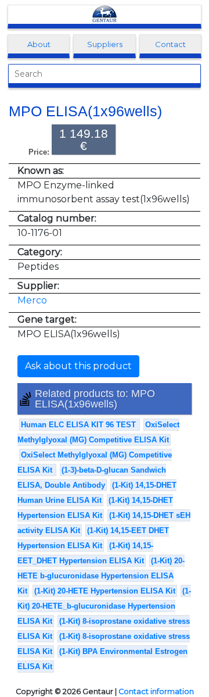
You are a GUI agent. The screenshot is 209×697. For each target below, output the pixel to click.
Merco (32, 300)
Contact (170, 44)
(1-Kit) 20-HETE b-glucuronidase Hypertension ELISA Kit (101, 575)
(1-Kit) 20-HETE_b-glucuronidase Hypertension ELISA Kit (104, 606)
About (39, 44)
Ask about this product (78, 365)
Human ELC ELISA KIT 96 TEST (79, 424)
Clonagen (104, 14)
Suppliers (104, 44)
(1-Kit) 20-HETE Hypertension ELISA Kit (104, 591)
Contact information (156, 691)
